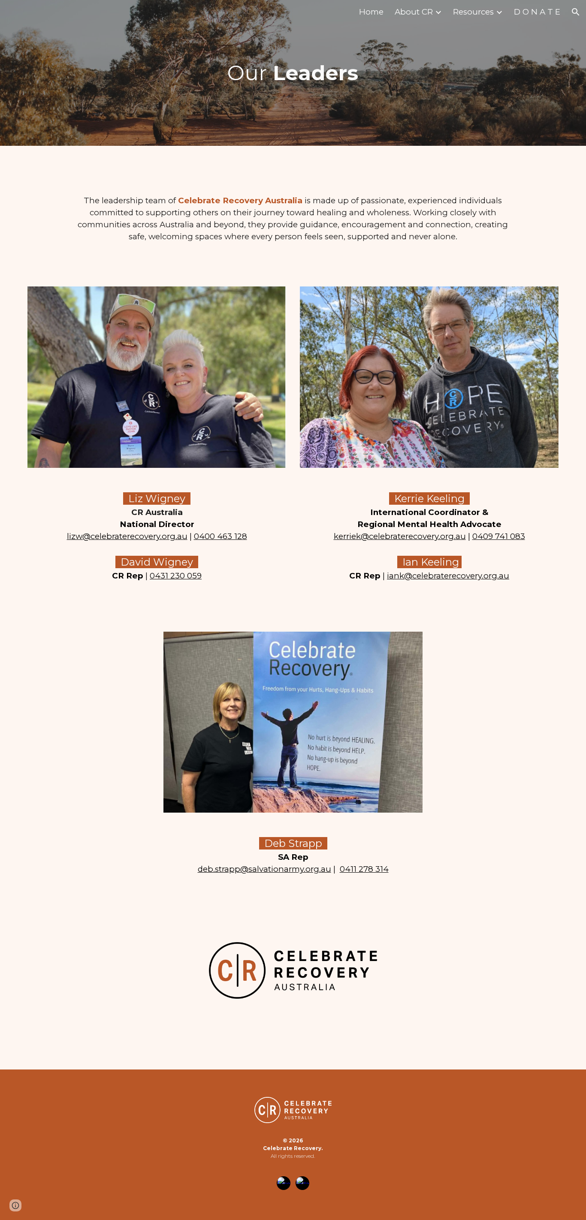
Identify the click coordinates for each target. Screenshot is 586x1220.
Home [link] (371, 12)
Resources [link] (473, 12)
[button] (575, 12)
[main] (293, 72)
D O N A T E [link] (537, 12)
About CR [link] (414, 12)
